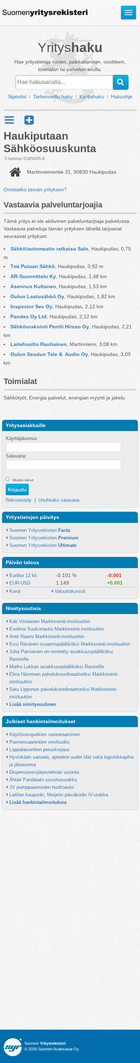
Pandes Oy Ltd (28, 316)
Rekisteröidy (19, 500)
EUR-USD (19, 583)
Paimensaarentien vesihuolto (39, 742)
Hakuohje (121, 96)
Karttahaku (91, 96)
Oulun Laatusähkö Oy (37, 296)
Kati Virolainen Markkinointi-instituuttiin (49, 621)
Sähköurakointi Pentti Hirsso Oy (49, 326)
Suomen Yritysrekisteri (39, 530)
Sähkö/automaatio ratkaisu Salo (49, 249)
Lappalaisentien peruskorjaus (39, 749)
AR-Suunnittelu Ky (33, 276)
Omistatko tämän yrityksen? (35, 189)
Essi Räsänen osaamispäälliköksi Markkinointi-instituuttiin (69, 644)
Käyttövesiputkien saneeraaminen (44, 734)
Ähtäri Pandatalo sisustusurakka (43, 779)
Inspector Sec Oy (31, 306)
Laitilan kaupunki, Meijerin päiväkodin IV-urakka (58, 794)
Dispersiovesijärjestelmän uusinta (44, 772)
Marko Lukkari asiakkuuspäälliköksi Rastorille (56, 666)
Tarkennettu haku (53, 96)
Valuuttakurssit (70, 591)
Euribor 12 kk (23, 575)
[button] (29, 120)
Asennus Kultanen (33, 286)
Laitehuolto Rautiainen (38, 344)
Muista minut (23, 480)
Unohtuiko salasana (58, 500)
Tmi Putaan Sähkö (32, 266)
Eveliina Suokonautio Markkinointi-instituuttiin (56, 629)
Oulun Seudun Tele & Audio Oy (49, 354)
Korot (14, 591)
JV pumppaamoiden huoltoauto (41, 787)
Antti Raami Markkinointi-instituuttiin (46, 636)
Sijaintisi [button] (17, 96)
